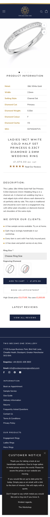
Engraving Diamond (12, 261)
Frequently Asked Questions (15, 409)
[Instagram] (9, 372)
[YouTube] (20, 372)
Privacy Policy (9, 423)
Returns (6, 404)
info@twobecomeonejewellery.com (24, 368)
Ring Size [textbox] (8, 250)
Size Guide (7, 395)
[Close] (45, 453)
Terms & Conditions (11, 418)
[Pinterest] (15, 372)
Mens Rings (8, 447)
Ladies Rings (8, 442)
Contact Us (8, 414)
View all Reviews (25, 318)
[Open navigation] (3, 11)
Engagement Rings (11, 438)
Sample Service (10, 391)
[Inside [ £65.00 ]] (25, 268)
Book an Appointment (25, 290)
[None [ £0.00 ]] (10, 268)
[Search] (41, 11)
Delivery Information (12, 400)
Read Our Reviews (25, 167)
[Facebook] (4, 372)
